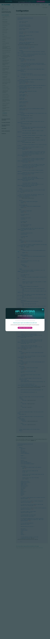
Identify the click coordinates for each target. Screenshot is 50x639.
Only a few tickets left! (25, 327)
